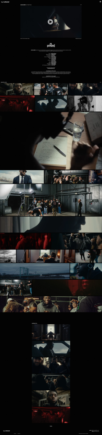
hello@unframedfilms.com (95, 430)
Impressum (15, 433)
